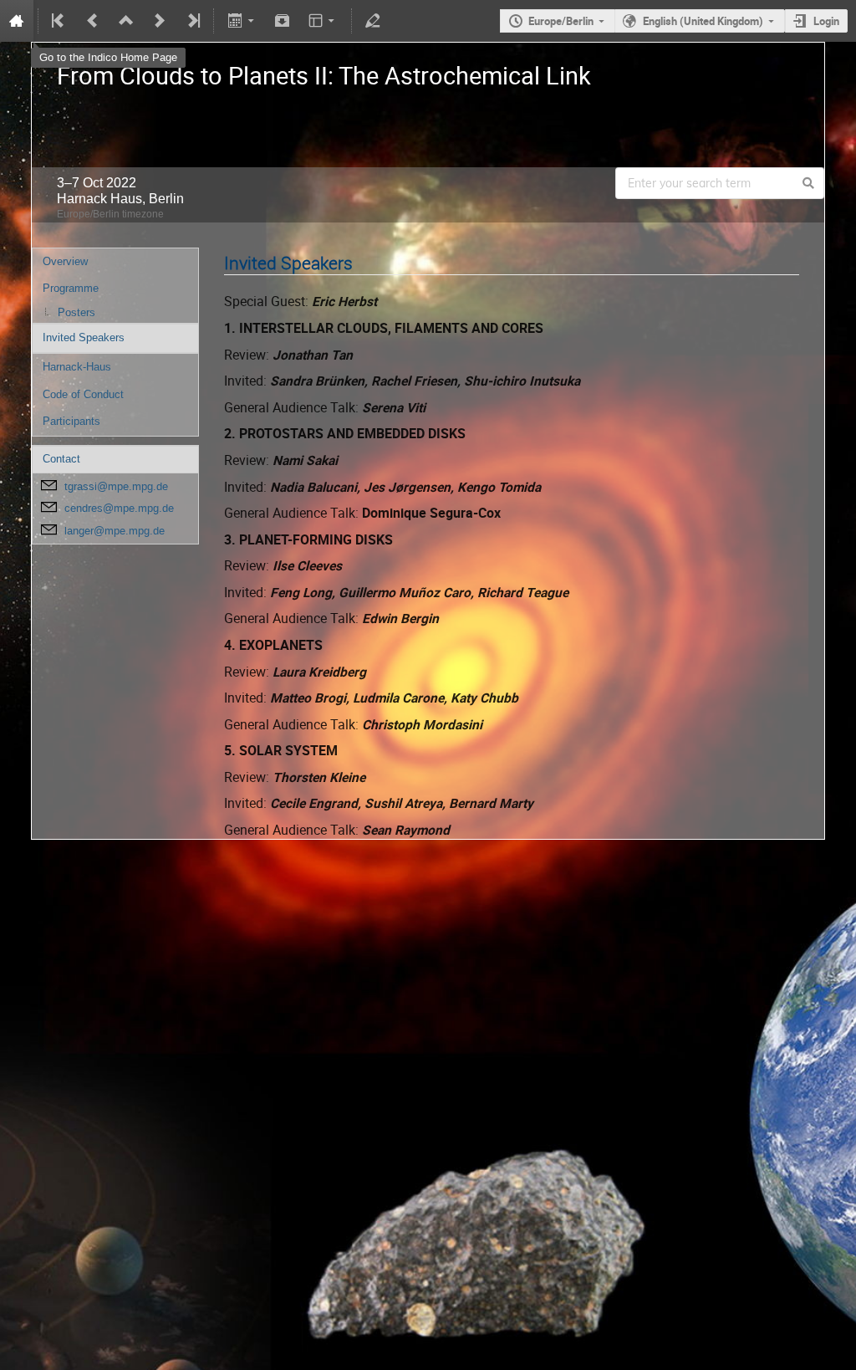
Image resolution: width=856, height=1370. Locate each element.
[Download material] (282, 21)
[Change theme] (323, 21)
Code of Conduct (83, 394)
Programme (71, 288)
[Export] (242, 21)
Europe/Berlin (561, 20)
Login (826, 20)
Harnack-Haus (77, 366)
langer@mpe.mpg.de (114, 531)
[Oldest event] (59, 21)
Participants (71, 421)
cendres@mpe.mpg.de (119, 508)
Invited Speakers (84, 337)
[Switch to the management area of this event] (373, 21)
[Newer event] (159, 21)
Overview (65, 261)
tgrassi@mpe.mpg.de (116, 486)
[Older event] (93, 21)
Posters (76, 312)
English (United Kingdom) (703, 20)
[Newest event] (192, 21)
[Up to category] (126, 21)
